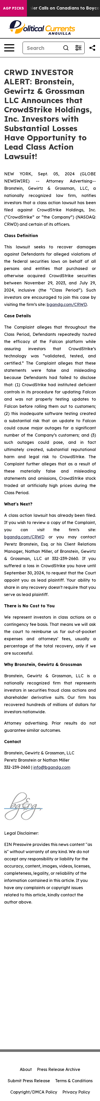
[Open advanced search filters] (78, 48)
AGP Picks (13, 8)
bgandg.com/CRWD (67, 304)
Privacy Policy (76, 1092)
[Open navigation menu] (9, 48)
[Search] (66, 48)
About (26, 1069)
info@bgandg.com (51, 767)
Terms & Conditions (74, 1080)
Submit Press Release (29, 1080)
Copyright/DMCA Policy (33, 1092)
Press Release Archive (58, 1069)
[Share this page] (92, 48)
